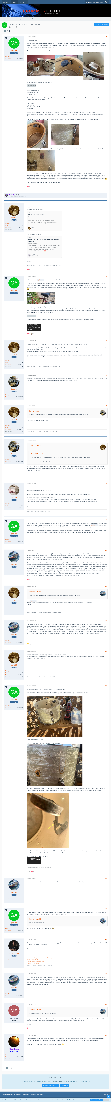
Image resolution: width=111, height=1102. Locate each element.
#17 (106, 939)
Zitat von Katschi (35, 592)
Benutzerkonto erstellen (50, 1085)
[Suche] (106, 2)
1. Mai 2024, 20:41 (31, 341)
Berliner (94, 525)
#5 (106, 375)
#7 (106, 440)
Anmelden (65, 1085)
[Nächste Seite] (9, 31)
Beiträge (7, 56)
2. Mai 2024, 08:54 (31, 520)
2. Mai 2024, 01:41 (31, 483)
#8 (106, 483)
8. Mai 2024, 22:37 (31, 909)
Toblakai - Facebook (32, 963)
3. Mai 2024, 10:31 (31, 586)
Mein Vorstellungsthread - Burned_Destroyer (40, 958)
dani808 (33, 227)
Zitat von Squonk (35, 411)
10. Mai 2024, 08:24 (31, 939)
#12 (106, 621)
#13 (106, 651)
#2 (106, 204)
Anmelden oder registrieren (94, 2)
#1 (106, 36)
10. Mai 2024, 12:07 (31, 1035)
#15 (106, 878)
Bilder (6, 225)
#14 (106, 685)
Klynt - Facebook (31, 959)
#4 (106, 341)
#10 (106, 550)
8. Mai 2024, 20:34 (31, 878)
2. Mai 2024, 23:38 (31, 550)
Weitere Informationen (96, 1100)
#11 (106, 586)
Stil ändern (106, 1094)
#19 (106, 1004)
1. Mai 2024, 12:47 (31, 36)
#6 (106, 405)
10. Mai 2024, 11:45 (31, 974)
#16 (106, 909)
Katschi (34, 601)
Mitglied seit (8, 58)
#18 (106, 974)
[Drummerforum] (55, 10)
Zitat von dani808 (35, 445)
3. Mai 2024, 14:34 (31, 651)
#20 (106, 1035)
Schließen (106, 1100)
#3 (106, 276)
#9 (106, 520)
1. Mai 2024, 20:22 (31, 276)
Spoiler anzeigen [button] (32, 85)
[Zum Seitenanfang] (108, 1096)
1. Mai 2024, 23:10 (31, 440)
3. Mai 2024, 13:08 (31, 621)
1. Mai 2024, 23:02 (31, 405)
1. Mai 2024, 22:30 (31, 375)
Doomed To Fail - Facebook (34, 961)
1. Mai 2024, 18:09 (31, 204)
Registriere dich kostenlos (59, 1081)
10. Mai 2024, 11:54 (31, 1004)
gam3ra (12, 27)
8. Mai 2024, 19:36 (31, 685)
